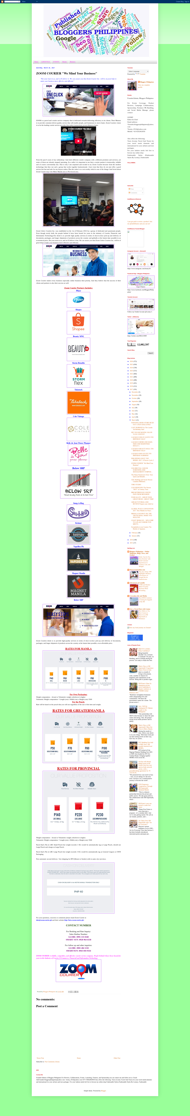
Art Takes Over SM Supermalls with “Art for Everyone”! (145, 822)
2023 (131, 371)
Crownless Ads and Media (138, 596)
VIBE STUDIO (136, 484)
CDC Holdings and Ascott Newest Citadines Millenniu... (141, 480)
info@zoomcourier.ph (44, 920)
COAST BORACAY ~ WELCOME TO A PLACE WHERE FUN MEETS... (142, 522)
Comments (133, 193)
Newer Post (40, 1058)
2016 (131, 540)
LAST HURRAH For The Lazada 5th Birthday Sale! (141, 428)
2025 (131, 364)
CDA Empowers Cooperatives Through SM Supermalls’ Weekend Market (145, 787)
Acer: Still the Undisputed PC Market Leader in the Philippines (145, 709)
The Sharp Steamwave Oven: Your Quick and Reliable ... (142, 476)
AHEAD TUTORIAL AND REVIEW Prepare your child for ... (142, 504)
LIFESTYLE (45, 62)
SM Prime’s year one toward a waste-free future (145, 805)
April (133, 417)
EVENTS (56, 62)
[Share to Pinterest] (77, 992)
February (135, 533)
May (133, 414)
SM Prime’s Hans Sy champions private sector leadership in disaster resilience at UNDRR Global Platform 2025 (140, 688)
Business (72, 62)
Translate (142, 74)
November (135, 395)
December (135, 392)
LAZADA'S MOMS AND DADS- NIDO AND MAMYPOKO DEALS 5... (142, 444)
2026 (131, 361)
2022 (131, 374)
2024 (131, 367)
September (135, 401)
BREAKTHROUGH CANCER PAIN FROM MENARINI (141, 493)
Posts (132, 189)
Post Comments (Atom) (52, 1062)
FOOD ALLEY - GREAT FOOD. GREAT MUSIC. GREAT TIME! (142, 498)
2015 (131, 543)
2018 (131, 386)
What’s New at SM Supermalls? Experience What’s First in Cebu (145, 668)
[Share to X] (73, 992)
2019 (131, 383)
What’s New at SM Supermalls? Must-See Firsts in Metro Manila (145, 727)
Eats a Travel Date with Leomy (140, 609)
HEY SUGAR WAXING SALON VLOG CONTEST (141, 433)
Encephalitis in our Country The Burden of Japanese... (141, 528)
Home (36, 62)
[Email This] (69, 992)
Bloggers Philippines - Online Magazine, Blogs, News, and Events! (139, 553)
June (133, 411)
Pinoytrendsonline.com (137, 570)
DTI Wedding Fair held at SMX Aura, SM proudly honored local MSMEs (145, 745)
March (134, 420)
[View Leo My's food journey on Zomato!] (139, 627)
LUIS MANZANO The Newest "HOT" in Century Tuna (141, 488)
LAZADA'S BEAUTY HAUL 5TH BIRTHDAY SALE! (142, 449)
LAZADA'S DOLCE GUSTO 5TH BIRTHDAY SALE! (142, 438)
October (134, 398)
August (134, 404)
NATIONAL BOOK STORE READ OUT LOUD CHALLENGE (142, 423)
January (134, 536)
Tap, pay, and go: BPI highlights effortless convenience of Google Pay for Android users (145, 575)
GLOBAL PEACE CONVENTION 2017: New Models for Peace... (142, 510)
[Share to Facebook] (75, 992)
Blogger (103, 1091)
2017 (131, 389)
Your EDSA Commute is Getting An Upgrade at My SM (145, 600)
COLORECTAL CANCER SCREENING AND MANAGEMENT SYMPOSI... (142, 470)
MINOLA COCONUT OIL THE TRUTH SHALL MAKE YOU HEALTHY (141, 515)
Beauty (64, 62)
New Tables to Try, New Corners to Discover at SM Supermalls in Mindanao (144, 614)
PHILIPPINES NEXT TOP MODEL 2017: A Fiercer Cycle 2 (142, 459)
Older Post (117, 1058)
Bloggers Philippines (147, 82)
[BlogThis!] (71, 992)
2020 (131, 380)
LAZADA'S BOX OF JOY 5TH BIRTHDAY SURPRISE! (141, 454)
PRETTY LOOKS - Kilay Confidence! (144, 650)
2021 (131, 377)
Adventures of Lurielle (137, 583)
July (133, 407)
